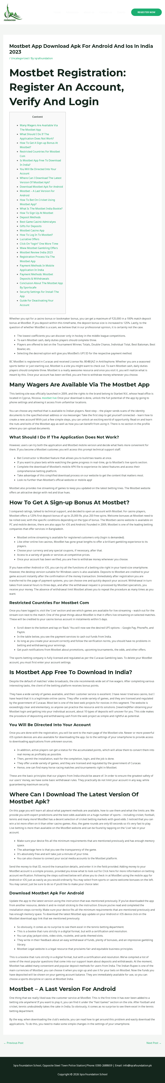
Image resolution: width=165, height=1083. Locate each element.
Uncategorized (20, 58)
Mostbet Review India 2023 (36, 252)
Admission (72, 12)
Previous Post (13, 1043)
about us (89, 12)
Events (121, 12)
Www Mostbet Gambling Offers (39, 248)
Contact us (105, 12)
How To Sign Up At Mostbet (36, 213)
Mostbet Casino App (32, 230)
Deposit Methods (30, 217)
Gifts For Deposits (31, 226)
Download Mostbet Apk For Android (41, 186)
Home (57, 12)
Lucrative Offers (29, 239)
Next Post (153, 1043)
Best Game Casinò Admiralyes (38, 222)
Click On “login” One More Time (39, 243)
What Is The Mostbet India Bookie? (41, 208)
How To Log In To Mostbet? (36, 235)
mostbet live (49, 398)
